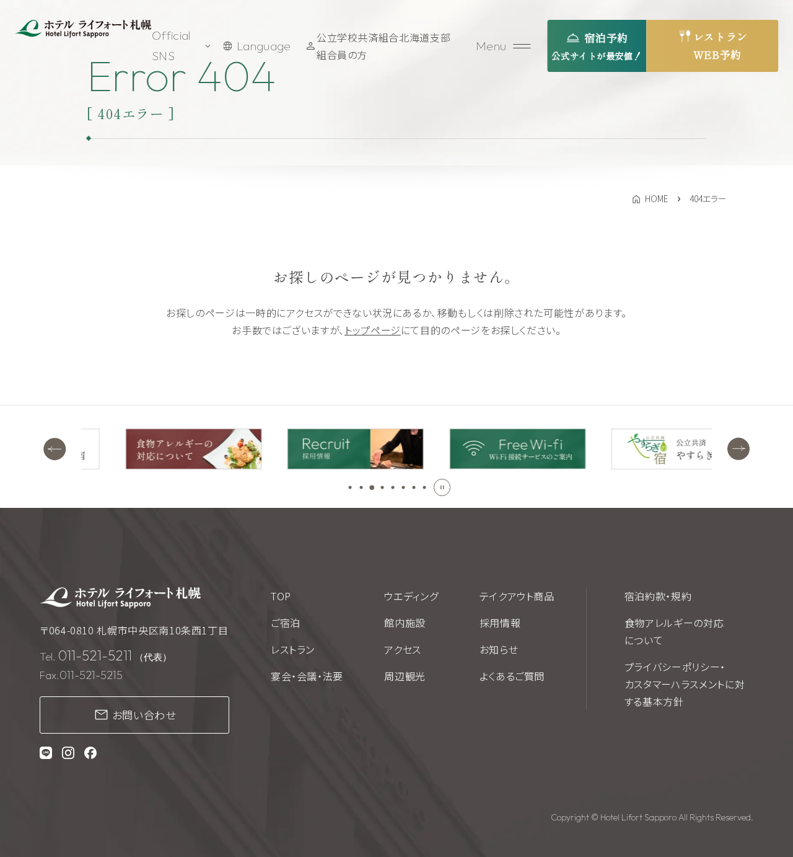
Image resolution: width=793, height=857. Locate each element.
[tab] (350, 487)
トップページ (372, 329)
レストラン (293, 649)
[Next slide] (738, 448)
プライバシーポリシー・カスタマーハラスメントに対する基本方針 (684, 684)
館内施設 (405, 622)
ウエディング (411, 595)
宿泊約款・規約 (657, 595)
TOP (281, 595)
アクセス (402, 649)
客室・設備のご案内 (168, 374)
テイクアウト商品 (517, 595)
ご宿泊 (285, 622)
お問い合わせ (144, 714)
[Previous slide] (54, 448)
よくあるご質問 (512, 675)
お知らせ (499, 649)
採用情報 (500, 622)
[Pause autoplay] (442, 487)
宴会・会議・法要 (307, 675)
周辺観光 (405, 675)
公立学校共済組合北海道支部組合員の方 (383, 46)
